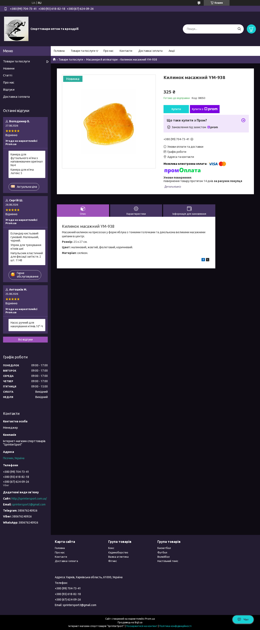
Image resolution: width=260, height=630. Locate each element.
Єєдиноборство (118, 552)
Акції (172, 50)
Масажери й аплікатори (102, 59)
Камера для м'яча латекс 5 (22, 171)
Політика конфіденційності (175, 626)
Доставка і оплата (150, 50)
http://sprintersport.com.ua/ (29, 498)
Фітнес (112, 561)
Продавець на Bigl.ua (130, 622)
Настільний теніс (167, 561)
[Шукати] (239, 29)
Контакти (126, 50)
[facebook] (203, 260)
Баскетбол (164, 548)
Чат (246, 619)
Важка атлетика (118, 556)
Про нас (108, 50)
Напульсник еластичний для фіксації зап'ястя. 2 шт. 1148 (27, 257)
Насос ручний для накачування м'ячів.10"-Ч (27, 324)
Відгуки (8, 89)
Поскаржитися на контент (141, 626)
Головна (59, 50)
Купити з (197, 109)
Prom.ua (150, 618)
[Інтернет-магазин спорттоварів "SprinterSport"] (16, 28)
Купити (176, 109)
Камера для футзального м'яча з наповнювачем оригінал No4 (27, 160)
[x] (207, 260)
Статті (7, 75)
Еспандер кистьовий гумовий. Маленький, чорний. (25, 237)
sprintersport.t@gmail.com (29, 504)
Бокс (111, 548)
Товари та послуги (83, 50)
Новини (8, 68)
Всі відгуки (25, 339)
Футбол (162, 552)
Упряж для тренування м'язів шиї (26, 246)
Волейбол (163, 556)
